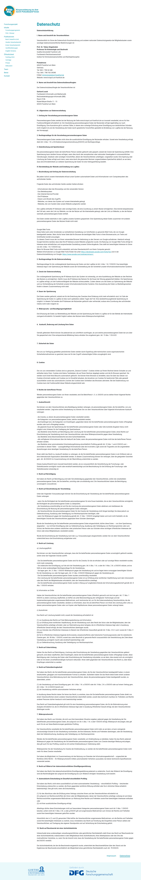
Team (6, 69)
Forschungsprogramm (12, 30)
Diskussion (8, 66)
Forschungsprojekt (11, 24)
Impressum (111, 856)
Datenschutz (125, 856)
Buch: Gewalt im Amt (12, 39)
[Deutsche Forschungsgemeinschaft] (91, 871)
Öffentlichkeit (9, 54)
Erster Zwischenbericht (12, 45)
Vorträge (8, 60)
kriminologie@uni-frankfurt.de (53, 75)
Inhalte (6, 28)
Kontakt (7, 76)
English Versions (10, 51)
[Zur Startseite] (10, 11)
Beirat (6, 73)
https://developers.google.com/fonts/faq (96, 252)
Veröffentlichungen (11, 48)
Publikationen (9, 37)
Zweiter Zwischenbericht (13, 42)
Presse (7, 63)
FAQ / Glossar (9, 33)
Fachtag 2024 (9, 57)
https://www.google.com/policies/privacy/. (78, 254)
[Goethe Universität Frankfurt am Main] (36, 871)
